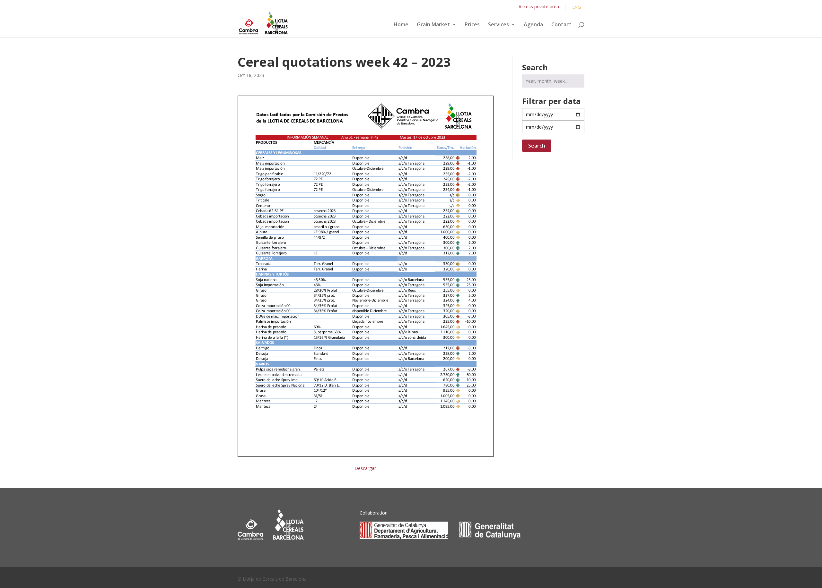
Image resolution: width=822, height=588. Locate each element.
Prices (472, 25)
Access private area (539, 7)
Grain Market (433, 25)
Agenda (533, 25)
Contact (561, 25)
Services (498, 25)
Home (401, 25)
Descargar (365, 468)
